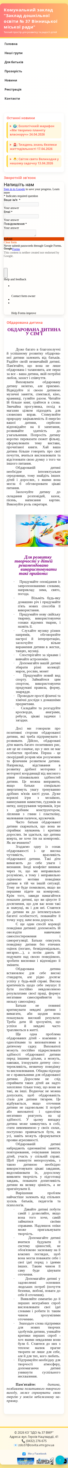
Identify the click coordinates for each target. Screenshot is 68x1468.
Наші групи (14, 53)
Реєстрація (13, 89)
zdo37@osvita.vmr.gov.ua (36, 1445)
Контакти (12, 98)
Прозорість (13, 71)
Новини (11, 80)
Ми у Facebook (36, 1453)
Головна (11, 44)
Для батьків (14, 62)
